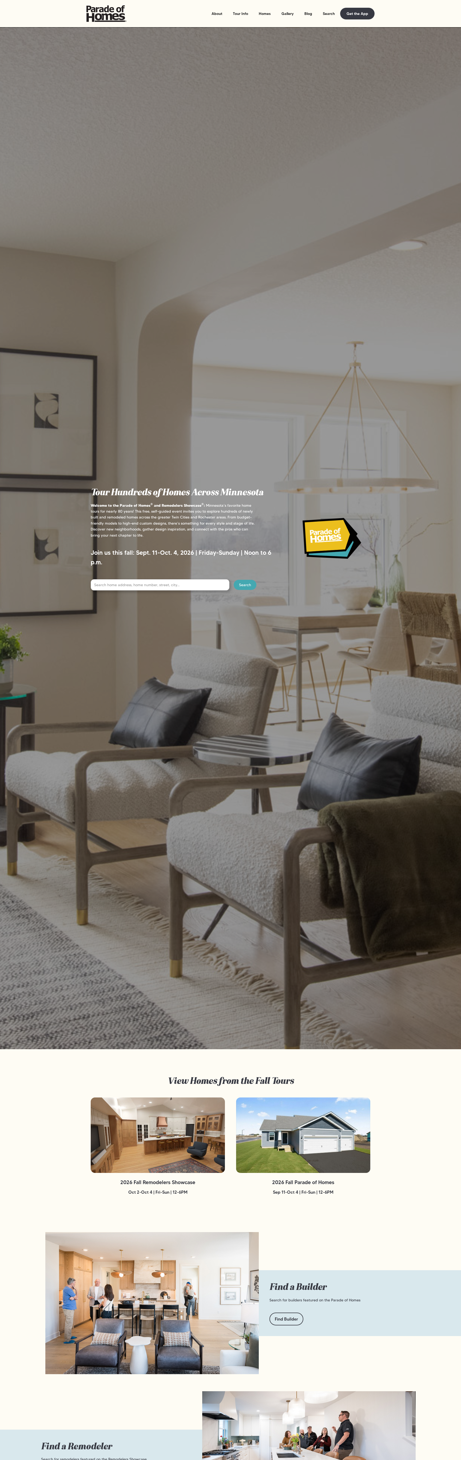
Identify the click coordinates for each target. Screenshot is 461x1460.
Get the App (357, 13)
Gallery (287, 13)
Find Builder (286, 1319)
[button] (217, 14)
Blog (308, 13)
